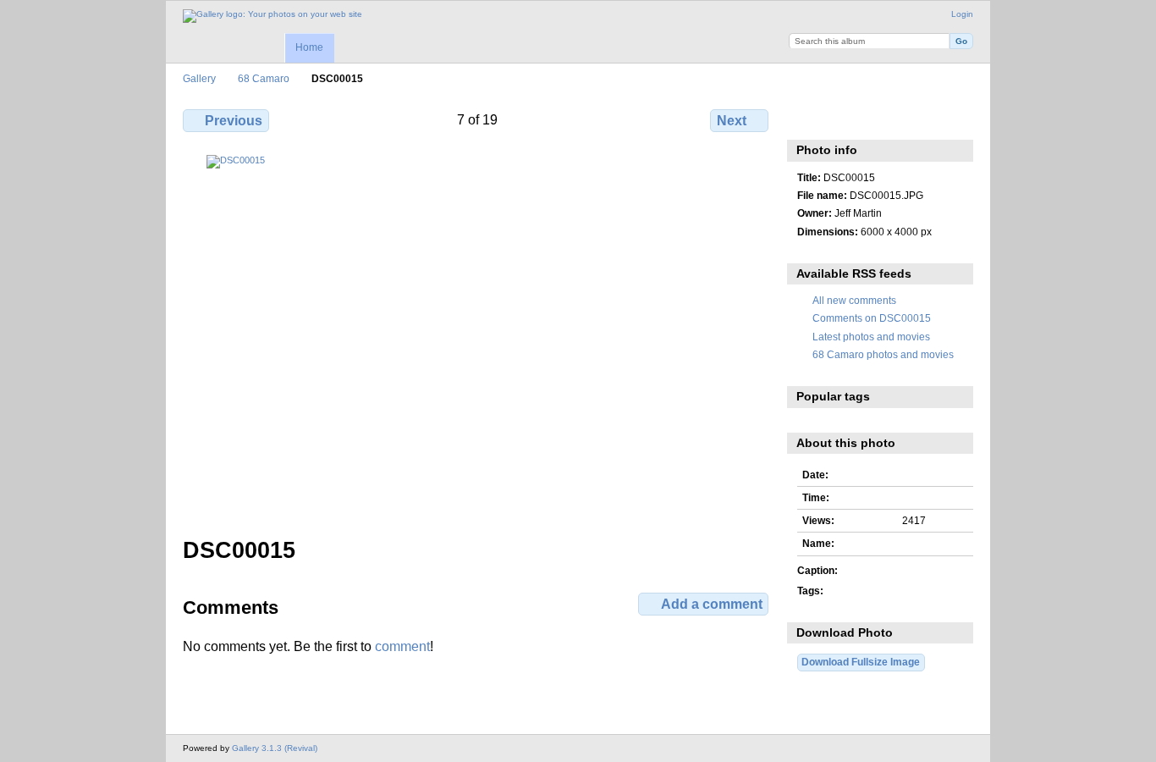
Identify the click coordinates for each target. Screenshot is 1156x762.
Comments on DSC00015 (871, 317)
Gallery (199, 78)
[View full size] (477, 335)
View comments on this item (842, 118)
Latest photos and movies (871, 336)
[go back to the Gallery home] (272, 16)
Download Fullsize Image (860, 661)
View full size (806, 118)
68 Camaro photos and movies (883, 354)
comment (402, 646)
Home (309, 47)
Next (731, 120)
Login (962, 14)
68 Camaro (263, 78)
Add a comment (711, 604)
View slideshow (879, 118)
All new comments (854, 300)
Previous (233, 120)
